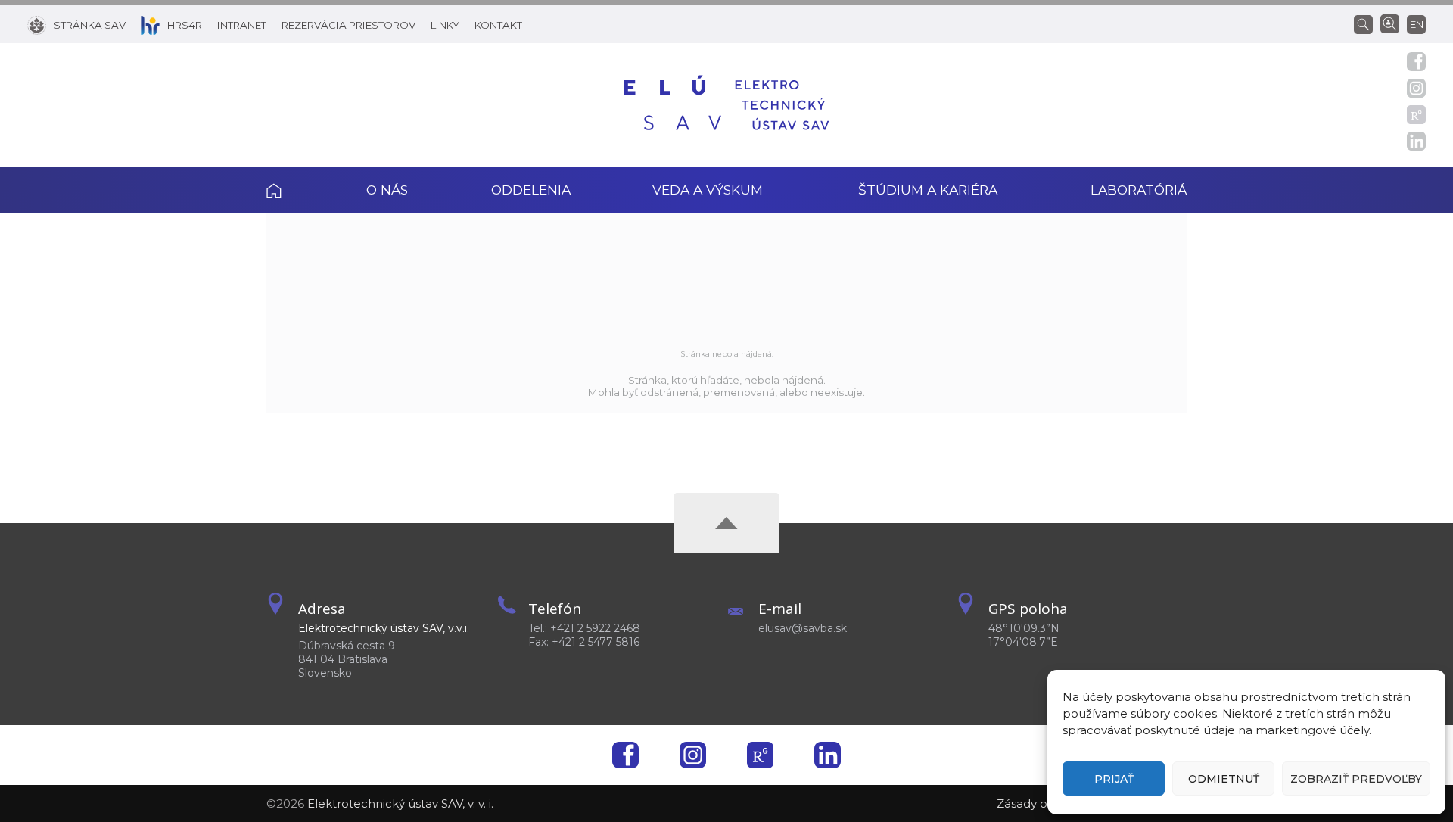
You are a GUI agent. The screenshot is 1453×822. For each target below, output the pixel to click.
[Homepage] (726, 105)
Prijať (1114, 779)
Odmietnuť (1223, 779)
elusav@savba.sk (802, 628)
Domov (295, 190)
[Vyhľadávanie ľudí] (1389, 23)
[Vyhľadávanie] (1367, 23)
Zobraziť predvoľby (1356, 779)
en (1416, 24)
